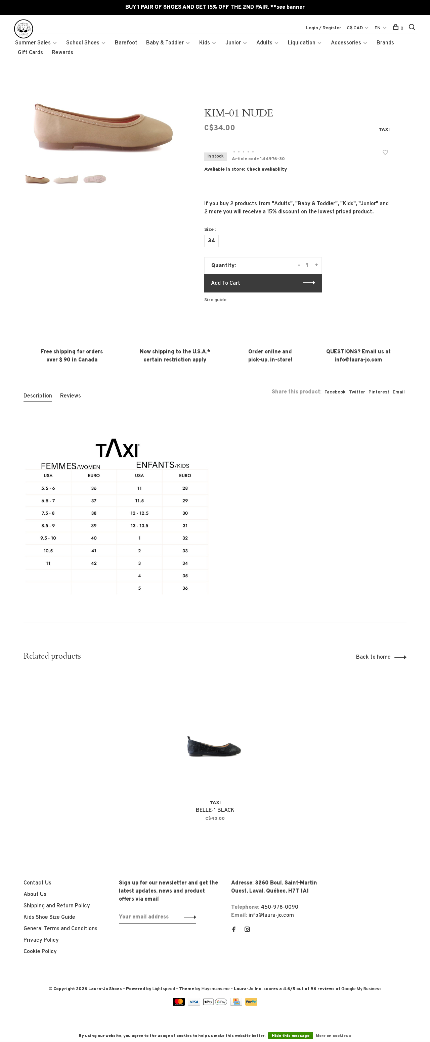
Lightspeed (164, 989)
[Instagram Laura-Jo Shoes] (247, 930)
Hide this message (290, 1036)
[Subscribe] (188, 917)
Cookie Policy (40, 951)
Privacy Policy (41, 940)
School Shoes (82, 43)
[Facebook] (233, 930)
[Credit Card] (237, 1004)
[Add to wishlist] (385, 153)
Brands (385, 43)
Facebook (335, 392)
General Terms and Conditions (60, 929)
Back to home (373, 657)
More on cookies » (333, 1036)
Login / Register (323, 28)
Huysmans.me (216, 989)
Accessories (346, 43)
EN (378, 28)
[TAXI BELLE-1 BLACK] (215, 734)
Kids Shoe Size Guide (49, 917)
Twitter (357, 392)
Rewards (62, 52)
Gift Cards (30, 52)
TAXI (384, 130)
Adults (264, 43)
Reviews (70, 396)
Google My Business (361, 989)
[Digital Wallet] (215, 1004)
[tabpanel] (100, 128)
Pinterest (379, 392)
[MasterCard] (179, 1004)
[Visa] (195, 1004)
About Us (35, 894)
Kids (204, 43)
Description (38, 396)
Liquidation (301, 43)
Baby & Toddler (165, 43)
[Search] (413, 28)
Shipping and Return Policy (57, 906)
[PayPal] (251, 1004)
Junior (233, 43)
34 (211, 241)
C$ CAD (355, 28)
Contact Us (37, 883)
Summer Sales (33, 43)
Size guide (215, 300)
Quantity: (223, 266)
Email (399, 392)
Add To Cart (225, 283)
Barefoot (126, 43)
